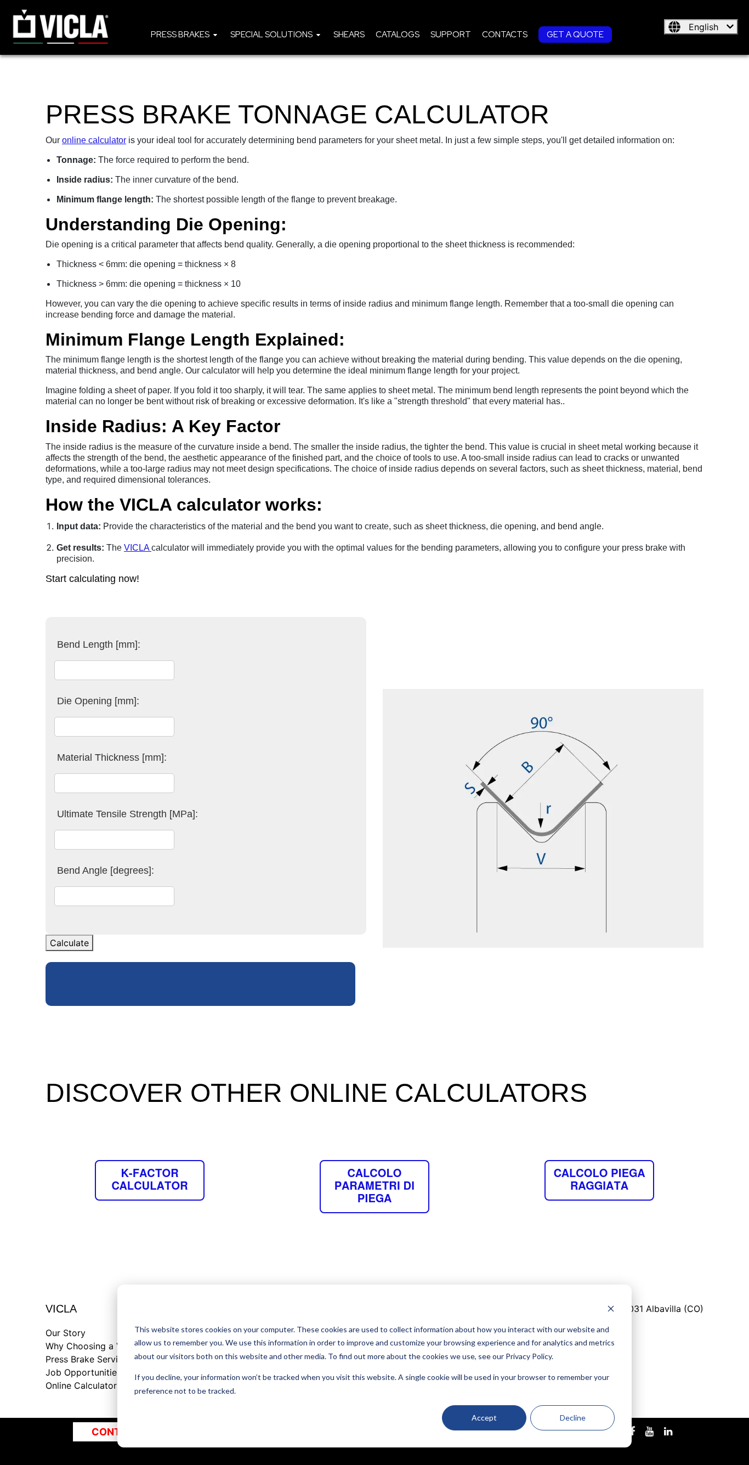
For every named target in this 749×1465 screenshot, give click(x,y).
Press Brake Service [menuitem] (87, 1359)
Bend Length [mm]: (98, 644)
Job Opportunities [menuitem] (83, 1372)
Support (450, 34)
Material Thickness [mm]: (112, 757)
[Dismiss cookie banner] (611, 1308)
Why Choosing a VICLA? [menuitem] (96, 1345)
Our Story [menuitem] (66, 1332)
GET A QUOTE (575, 34)
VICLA (137, 547)
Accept (484, 1417)
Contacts (504, 34)
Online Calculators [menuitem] (83, 1385)
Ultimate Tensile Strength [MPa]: (127, 813)
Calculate (69, 942)
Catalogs (397, 34)
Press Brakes (180, 34)
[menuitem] (185, 34)
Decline (573, 1417)
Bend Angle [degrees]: (105, 870)
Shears (349, 34)
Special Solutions (271, 34)
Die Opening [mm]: (98, 700)
